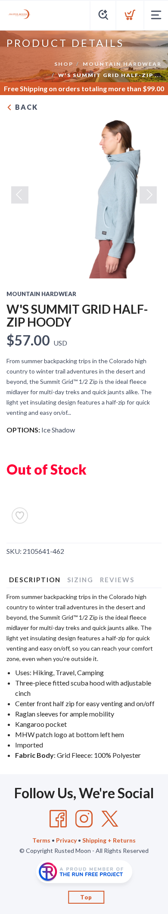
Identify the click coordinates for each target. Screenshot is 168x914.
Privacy (66, 840)
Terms (41, 840)
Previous (19, 195)
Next (148, 195)
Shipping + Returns (109, 840)
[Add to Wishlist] (20, 515)
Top (86, 897)
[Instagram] (84, 819)
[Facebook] (58, 819)
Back (25, 107)
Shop (63, 64)
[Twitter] (110, 819)
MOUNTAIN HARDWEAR (122, 64)
